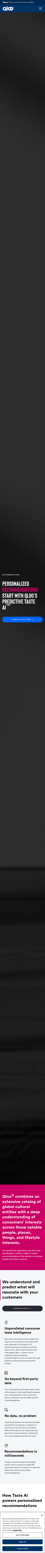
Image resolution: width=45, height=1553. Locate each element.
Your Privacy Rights (22, 1535)
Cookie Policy (17, 1530)
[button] (40, 8)
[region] (22, 1532)
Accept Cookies (22, 1548)
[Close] (42, 1515)
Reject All (22, 1542)
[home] (8, 8)
